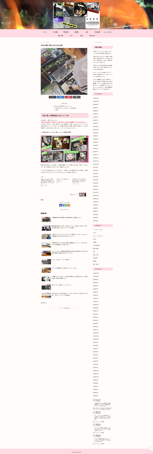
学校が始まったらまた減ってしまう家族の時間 (66, 108)
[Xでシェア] (52, 97)
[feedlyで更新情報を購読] (66, 205)
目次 (63, 103)
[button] (77, 97)
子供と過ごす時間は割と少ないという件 (62, 106)
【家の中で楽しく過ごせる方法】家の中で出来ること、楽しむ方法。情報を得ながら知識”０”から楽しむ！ (79, 180)
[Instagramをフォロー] (63, 205)
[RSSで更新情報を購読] (69, 205)
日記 (43, 199)
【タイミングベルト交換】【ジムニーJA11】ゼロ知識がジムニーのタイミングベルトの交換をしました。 (103, 74)
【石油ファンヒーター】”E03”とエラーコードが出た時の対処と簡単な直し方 (102, 52)
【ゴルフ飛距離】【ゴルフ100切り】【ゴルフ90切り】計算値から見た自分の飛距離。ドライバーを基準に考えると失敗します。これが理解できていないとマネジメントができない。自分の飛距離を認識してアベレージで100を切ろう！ (102, 84)
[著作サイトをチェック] (60, 205)
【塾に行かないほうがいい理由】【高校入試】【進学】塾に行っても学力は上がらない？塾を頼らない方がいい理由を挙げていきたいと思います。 (47, 181)
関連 (57, 110)
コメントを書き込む (64, 308)
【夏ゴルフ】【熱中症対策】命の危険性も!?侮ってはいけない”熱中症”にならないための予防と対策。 (102, 67)
